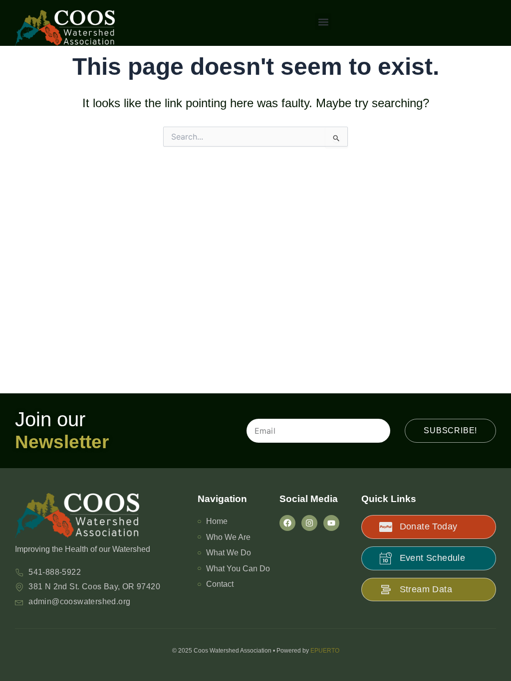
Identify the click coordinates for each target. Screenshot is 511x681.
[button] (323, 21)
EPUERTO (324, 650)
